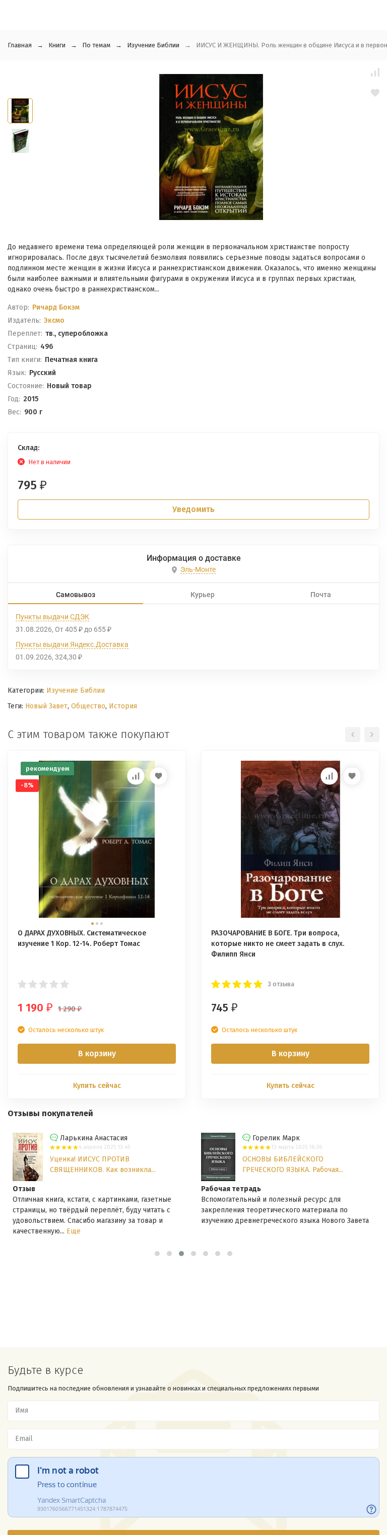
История (123, 706)
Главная (20, 45)
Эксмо (54, 320)
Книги (57, 45)
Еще (74, 1231)
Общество (88, 706)
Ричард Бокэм (56, 307)
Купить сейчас (97, 1085)
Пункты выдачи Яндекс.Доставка (72, 644)
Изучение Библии (153, 45)
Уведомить (193, 509)
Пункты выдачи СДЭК (52, 617)
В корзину (97, 1053)
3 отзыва (281, 984)
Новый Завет (46, 706)
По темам (96, 45)
